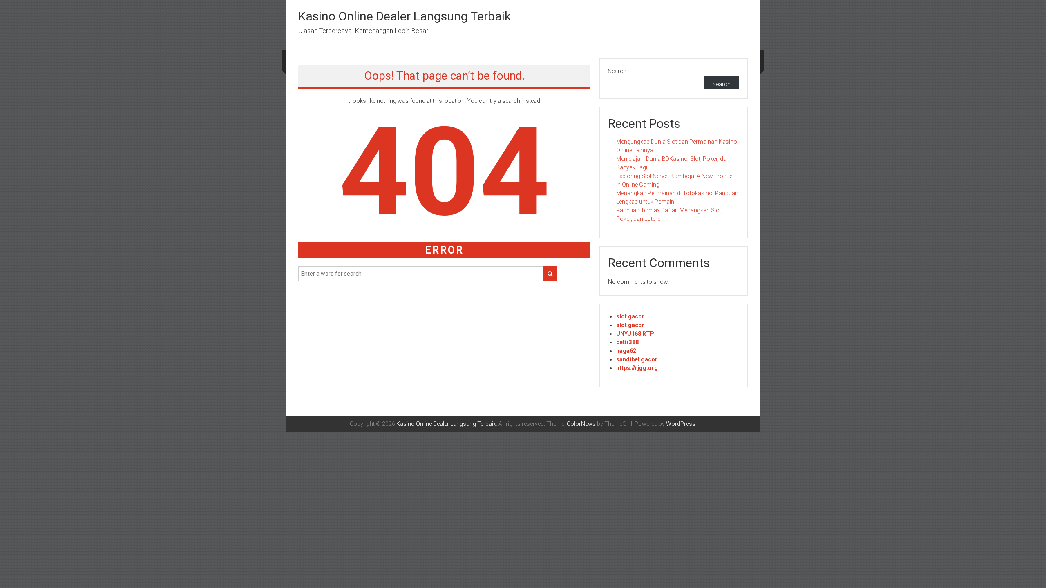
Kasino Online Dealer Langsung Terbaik (404, 16)
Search (617, 71)
